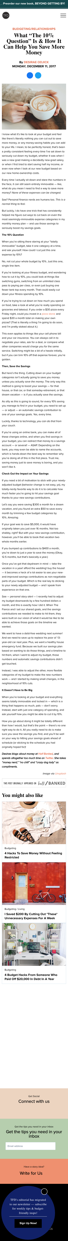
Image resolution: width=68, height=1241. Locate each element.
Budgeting (21, 29)
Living (21, 909)
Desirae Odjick (36, 62)
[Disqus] (34, 1034)
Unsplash (60, 773)
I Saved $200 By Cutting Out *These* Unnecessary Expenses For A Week (31, 916)
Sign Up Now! (28, 1223)
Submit (60, 1146)
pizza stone (48, 313)
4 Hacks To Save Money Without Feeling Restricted (33, 855)
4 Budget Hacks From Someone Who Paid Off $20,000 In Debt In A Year (31, 977)
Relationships (44, 29)
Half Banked (45, 753)
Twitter (49, 758)
